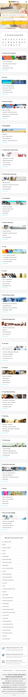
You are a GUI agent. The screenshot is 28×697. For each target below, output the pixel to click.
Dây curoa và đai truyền (8, 209)
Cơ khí (4, 553)
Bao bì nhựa (5, 65)
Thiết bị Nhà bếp (6, 448)
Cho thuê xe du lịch (7, 90)
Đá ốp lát (5, 235)
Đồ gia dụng (7, 440)
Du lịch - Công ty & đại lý (8, 85)
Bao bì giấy (5, 479)
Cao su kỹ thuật (6, 283)
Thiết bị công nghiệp (7, 206)
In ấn (5, 246)
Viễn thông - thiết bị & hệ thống (10, 303)
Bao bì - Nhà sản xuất (7, 497)
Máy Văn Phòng (6, 182)
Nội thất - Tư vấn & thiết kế (9, 327)
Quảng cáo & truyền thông (11, 150)
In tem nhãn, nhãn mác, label (9, 259)
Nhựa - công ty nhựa (7, 61)
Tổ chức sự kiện (6, 162)
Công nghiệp (6, 198)
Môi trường (5, 594)
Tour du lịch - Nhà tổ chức (8, 88)
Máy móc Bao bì (6, 380)
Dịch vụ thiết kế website (14, 661)
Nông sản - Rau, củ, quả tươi (9, 402)
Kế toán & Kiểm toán (7, 523)
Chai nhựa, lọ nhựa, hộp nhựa (9, 63)
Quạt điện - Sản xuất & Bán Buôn (10, 453)
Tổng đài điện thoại (7, 305)
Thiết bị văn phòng (7, 186)
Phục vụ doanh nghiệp (9, 513)
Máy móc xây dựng (7, 376)
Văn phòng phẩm (6, 189)
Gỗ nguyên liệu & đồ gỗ (8, 580)
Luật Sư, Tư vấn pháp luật (8, 521)
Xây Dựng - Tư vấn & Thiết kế (9, 426)
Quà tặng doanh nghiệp (8, 609)
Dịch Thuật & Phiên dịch (8, 525)
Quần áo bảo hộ (6, 116)
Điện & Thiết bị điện (7, 559)
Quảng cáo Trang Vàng (21, 670)
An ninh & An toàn (7, 541)
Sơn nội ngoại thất (7, 237)
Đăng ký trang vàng (14, 647)
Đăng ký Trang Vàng (8, 670)
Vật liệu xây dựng (8, 222)
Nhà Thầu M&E (6, 430)
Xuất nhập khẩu (6, 638)
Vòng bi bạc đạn (6, 211)
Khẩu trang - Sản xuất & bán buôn (10, 114)
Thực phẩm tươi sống (7, 404)
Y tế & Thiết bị (6, 615)
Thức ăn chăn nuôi (7, 138)
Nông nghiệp (6, 125)
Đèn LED (5, 329)
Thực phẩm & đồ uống (9, 392)
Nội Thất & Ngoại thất (9, 319)
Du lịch (5, 77)
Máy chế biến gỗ (6, 382)
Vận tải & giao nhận (7, 574)
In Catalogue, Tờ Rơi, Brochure (10, 257)
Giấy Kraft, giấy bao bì (8, 475)
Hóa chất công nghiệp (8, 354)
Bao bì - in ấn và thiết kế (8, 499)
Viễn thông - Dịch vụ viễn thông (10, 307)
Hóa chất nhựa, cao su (8, 358)
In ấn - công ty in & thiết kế (9, 255)
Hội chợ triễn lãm (7, 164)
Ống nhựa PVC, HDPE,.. (8, 68)
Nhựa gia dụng (6, 455)
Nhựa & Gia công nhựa (10, 53)
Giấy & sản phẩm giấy (9, 464)
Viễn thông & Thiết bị (8, 295)
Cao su (5, 271)
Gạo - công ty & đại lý (7, 136)
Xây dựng (5, 416)
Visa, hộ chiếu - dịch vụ (8, 92)
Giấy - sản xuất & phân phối (9, 473)
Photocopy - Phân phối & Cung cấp (10, 184)
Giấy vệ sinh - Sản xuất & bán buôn (10, 477)
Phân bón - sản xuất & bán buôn (10, 140)
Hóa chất (6, 343)
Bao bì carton (6, 503)
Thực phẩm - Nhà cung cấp (9, 400)
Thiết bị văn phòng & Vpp (9, 174)
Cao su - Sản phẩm (7, 281)
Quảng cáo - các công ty (8, 158)
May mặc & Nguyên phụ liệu (9, 588)
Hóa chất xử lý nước (7, 356)
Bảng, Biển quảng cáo (8, 160)
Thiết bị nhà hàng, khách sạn (9, 450)
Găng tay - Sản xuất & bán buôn (10, 112)
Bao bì (5, 488)
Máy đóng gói (6, 378)
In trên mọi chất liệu (7, 261)
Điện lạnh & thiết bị (7, 562)
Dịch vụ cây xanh (6, 334)
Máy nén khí (5, 213)
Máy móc (5, 367)
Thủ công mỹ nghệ (7, 621)
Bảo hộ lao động (7, 101)
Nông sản (5, 134)
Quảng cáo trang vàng (14, 654)
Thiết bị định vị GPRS (7, 310)
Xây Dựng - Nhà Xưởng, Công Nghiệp (11, 428)
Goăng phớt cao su (7, 285)
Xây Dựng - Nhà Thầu (7, 424)
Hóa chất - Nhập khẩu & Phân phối (10, 352)
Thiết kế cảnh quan (7, 332)
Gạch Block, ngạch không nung (10, 233)
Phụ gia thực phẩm (7, 406)
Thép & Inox (5, 618)
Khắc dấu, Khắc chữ (7, 527)
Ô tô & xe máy (6, 606)
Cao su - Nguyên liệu (7, 279)
